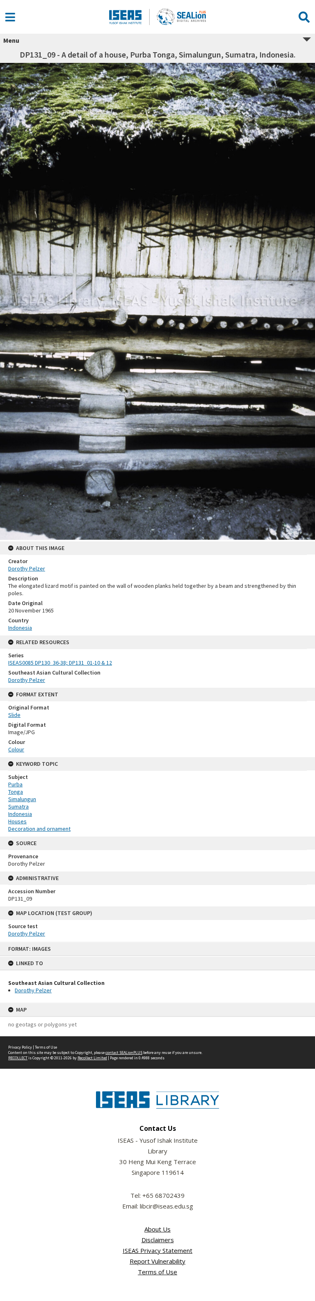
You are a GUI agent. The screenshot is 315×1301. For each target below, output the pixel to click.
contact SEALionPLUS (123, 1052)
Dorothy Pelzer (33, 990)
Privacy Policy (20, 1047)
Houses (17, 821)
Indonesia (20, 627)
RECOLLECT (17, 1058)
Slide (14, 715)
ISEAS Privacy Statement (157, 1250)
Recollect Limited (92, 1058)
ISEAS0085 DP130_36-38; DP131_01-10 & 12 (60, 662)
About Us (157, 1229)
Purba (15, 784)
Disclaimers (158, 1240)
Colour (16, 749)
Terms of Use (46, 1047)
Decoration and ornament (39, 828)
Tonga (15, 791)
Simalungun (22, 799)
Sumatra (18, 806)
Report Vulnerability (157, 1261)
